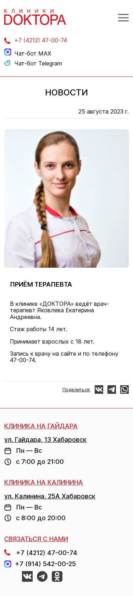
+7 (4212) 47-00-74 (40, 40)
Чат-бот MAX (32, 53)
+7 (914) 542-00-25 (43, 564)
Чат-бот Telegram (38, 63)
